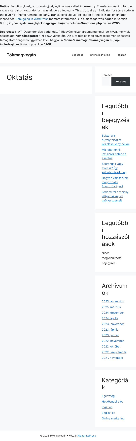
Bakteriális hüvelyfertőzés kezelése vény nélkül (115, 140)
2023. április (110, 329)
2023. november (113, 324)
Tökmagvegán (21, 54)
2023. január (110, 335)
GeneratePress (87, 435)
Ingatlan (121, 54)
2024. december (113, 312)
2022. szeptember (114, 352)
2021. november (112, 357)
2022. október (111, 346)
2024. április (110, 318)
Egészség (77, 54)
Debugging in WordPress (31, 19)
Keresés (107, 75)
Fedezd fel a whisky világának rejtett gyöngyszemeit (115, 196)
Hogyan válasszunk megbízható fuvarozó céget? (115, 182)
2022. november (113, 341)
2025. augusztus (113, 301)
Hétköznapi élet (112, 401)
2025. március (111, 307)
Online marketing (100, 54)
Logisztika (108, 412)
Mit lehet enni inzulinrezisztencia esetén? (114, 154)
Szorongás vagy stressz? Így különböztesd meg (114, 168)
